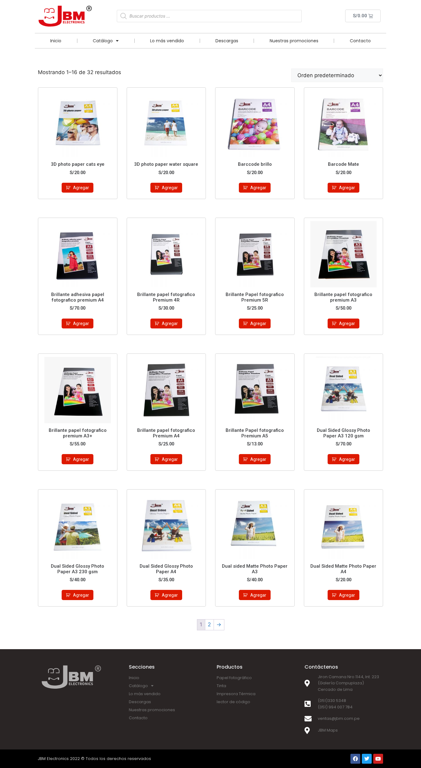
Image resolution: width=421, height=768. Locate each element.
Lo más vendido (167, 41)
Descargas (226, 41)
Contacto (360, 41)
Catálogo (103, 41)
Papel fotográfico (234, 678)
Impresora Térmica (236, 694)
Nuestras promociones (294, 41)
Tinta (221, 686)
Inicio (55, 41)
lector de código (233, 702)
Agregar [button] (81, 187)
